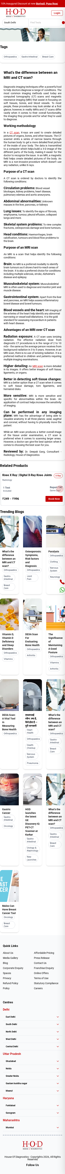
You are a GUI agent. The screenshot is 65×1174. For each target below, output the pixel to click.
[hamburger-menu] (3, 13)
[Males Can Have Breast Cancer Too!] (9, 886)
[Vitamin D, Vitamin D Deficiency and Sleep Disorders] (9, 614)
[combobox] (14, 22)
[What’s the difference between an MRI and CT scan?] (9, 531)
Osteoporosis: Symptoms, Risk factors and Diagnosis (33, 558)
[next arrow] (60, 489)
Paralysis (53, 551)
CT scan (14, 132)
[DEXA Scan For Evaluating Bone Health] (32, 614)
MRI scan (37, 366)
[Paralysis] (55, 531)
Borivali (40, 3)
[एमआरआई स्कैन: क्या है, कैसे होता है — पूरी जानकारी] (32, 695)
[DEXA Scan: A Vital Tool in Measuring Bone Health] (9, 695)
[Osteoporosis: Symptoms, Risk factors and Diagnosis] (32, 531)
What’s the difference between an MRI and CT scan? (9, 558)
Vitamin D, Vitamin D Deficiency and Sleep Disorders (8, 641)
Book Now (54, 498)
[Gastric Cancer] (9, 789)
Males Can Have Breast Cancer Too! (9, 909)
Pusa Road (52, 3)
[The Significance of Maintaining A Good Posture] (55, 614)
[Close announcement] (61, 3)
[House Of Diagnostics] (32, 1145)
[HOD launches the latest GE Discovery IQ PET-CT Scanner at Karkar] (32, 789)
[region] (32, 489)
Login (57, 13)
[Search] (63, 22)
